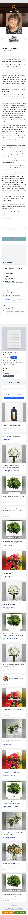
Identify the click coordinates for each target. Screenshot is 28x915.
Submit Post (14, 397)
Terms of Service (18, 909)
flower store (12, 230)
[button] (14, 412)
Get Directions (8, 285)
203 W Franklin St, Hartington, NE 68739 (14, 282)
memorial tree (17, 228)
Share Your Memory (8, 375)
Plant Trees (20, 285)
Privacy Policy (10, 909)
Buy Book (14, 357)
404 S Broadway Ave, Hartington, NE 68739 (14, 311)
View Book (6, 357)
